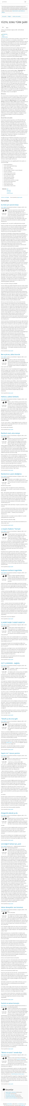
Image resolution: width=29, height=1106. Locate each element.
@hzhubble (9, 1104)
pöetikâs (4, 2)
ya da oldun (8, 1093)
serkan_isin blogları (5, 197)
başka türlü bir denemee (11, 1092)
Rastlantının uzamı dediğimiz (11, 474)
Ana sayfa (4, 16)
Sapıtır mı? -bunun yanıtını (10, 753)
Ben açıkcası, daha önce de (10, 354)
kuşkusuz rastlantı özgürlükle (11, 570)
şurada (18, 1059)
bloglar (9, 16)
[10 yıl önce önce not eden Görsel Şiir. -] (4, 35)
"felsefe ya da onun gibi (9, 719)
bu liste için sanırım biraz (10, 205)
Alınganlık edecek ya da (9, 813)
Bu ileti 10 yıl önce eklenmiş (11, 1098)
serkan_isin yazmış (16, 16)
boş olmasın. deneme (10, 1095)
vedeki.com (23, 1105)
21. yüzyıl (9, 191)
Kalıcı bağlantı (4, 207)
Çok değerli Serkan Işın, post (11, 844)
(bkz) (7, 27)
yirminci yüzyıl (10, 193)
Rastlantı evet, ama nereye (10, 433)
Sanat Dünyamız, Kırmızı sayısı (17, 1074)
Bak (3, 28)
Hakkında (22, 1104)
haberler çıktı (9, 742)
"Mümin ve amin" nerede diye (11, 1052)
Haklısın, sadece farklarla (10, 397)
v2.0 (18, 1104)
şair (7, 189)
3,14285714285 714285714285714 (13, 622)
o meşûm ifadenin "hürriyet (10, 529)
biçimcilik (9, 190)
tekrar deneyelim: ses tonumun (12, 907)
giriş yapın (20, 197)
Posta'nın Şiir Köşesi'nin (10, 1096)
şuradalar (23, 1059)
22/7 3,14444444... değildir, (10, 663)
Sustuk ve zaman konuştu (10, 1003)
